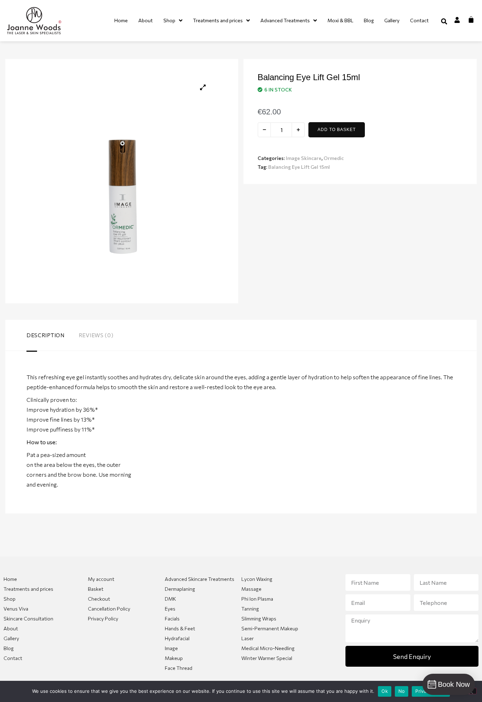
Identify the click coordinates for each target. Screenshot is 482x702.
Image (171, 648)
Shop (10, 599)
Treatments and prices (28, 589)
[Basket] (471, 19)
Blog (9, 648)
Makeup (174, 658)
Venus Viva (16, 609)
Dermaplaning (180, 589)
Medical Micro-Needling (268, 648)
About (11, 628)
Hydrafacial (177, 638)
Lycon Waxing (256, 579)
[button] (444, 21)
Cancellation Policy (109, 609)
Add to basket (337, 129)
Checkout (99, 599)
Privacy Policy (103, 618)
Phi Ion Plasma (257, 599)
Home (10, 579)
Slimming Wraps (258, 618)
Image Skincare (303, 158)
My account (101, 579)
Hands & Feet (180, 628)
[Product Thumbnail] (203, 87)
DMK (170, 599)
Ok (384, 691)
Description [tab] (45, 335)
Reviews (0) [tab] (96, 335)
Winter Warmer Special (266, 658)
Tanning (250, 609)
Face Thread (178, 668)
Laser (247, 638)
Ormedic (334, 158)
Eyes (170, 609)
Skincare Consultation (28, 618)
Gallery (11, 638)
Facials (172, 618)
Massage (251, 589)
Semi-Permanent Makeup (269, 628)
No (401, 691)
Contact (13, 658)
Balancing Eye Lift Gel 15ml (299, 167)
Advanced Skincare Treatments (199, 579)
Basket (95, 589)
